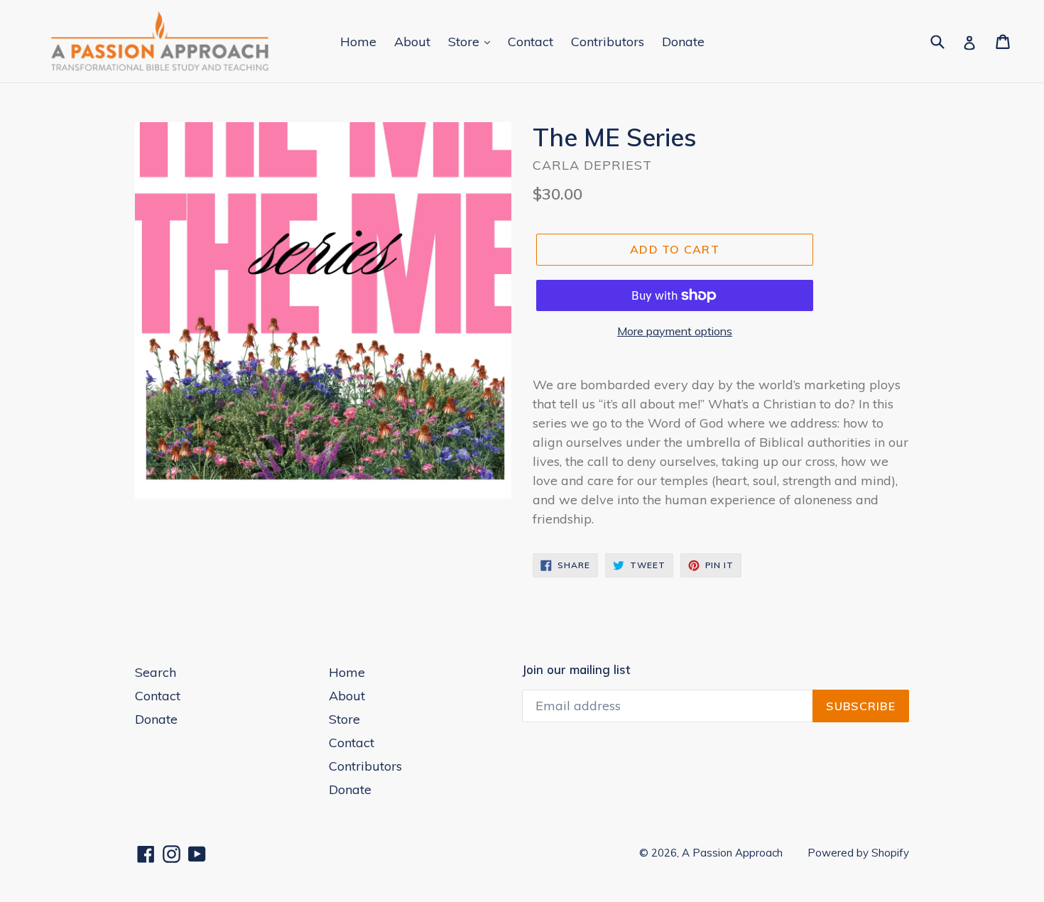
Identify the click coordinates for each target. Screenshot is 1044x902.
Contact (530, 41)
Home (358, 41)
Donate (683, 41)
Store (465, 41)
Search (155, 672)
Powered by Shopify (858, 852)
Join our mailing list (576, 670)
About (412, 41)
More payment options (674, 331)
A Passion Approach (732, 852)
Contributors (607, 41)
